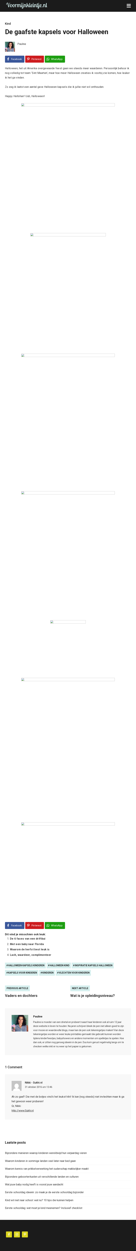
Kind (8, 23)
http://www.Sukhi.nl (23, 1110)
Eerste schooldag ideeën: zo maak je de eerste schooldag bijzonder (44, 1192)
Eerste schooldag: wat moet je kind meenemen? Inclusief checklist (43, 1208)
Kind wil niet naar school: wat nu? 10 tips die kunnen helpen (39, 1200)
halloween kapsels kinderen (26, 965)
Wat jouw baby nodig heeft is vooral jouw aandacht (34, 1184)
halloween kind (59, 965)
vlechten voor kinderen (74, 972)
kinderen (48, 972)
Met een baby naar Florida (27, 944)
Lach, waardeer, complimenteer (30, 954)
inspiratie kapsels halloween (93, 965)
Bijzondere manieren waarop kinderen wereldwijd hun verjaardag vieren (46, 1153)
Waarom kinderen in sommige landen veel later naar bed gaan (40, 1161)
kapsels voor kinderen (22, 972)
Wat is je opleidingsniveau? (92, 996)
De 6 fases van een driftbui (27, 938)
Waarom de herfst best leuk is (29, 949)
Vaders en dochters (21, 996)
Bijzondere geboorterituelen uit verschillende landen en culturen (42, 1176)
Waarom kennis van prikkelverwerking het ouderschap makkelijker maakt (47, 1168)
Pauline (37, 1016)
